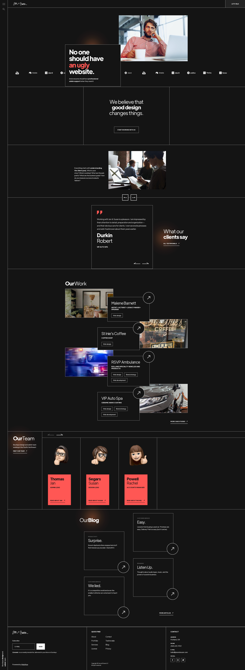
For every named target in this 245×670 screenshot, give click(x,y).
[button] (125, 197)
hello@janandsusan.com (179, 652)
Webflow (24, 664)
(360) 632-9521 (176, 646)
